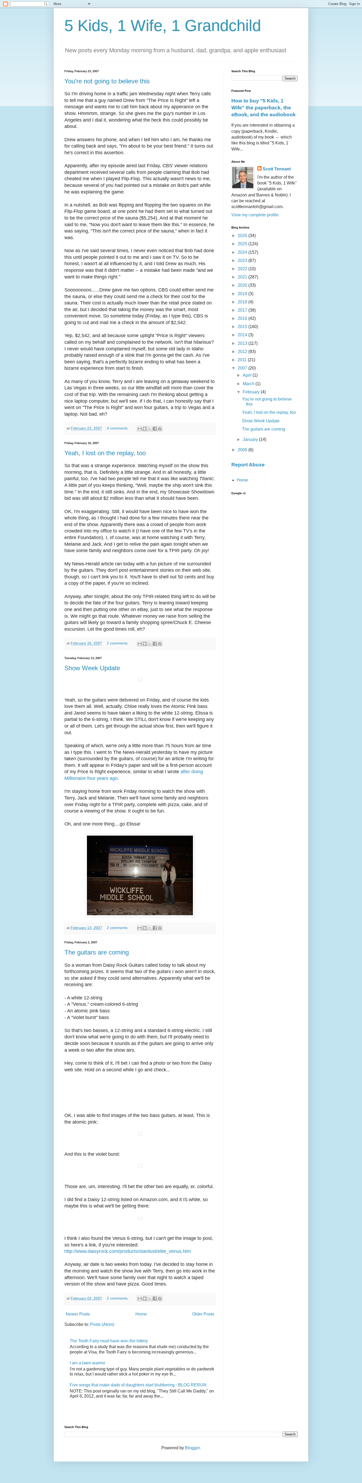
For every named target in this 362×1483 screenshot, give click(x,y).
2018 (243, 302)
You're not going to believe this (107, 81)
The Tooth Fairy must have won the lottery (109, 1341)
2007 (243, 368)
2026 (243, 235)
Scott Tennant (277, 169)
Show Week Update (92, 668)
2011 (243, 360)
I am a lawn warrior (87, 1363)
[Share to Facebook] (154, 428)
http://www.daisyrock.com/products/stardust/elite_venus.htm (127, 1251)
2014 (243, 335)
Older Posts (203, 1314)
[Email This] (139, 428)
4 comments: (118, 428)
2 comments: (118, 643)
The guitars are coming (96, 952)
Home (141, 1314)
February (252, 392)
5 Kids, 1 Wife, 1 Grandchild (162, 26)
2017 (243, 310)
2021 (243, 277)
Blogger (192, 1448)
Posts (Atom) (102, 1324)
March (249, 383)
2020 (243, 285)
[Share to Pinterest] (159, 428)
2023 (243, 260)
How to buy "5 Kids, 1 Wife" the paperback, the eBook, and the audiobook (263, 107)
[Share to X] (149, 428)
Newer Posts (78, 1314)
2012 (243, 351)
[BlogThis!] (144, 428)
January (251, 439)
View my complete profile (255, 215)
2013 (243, 343)
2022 (243, 268)
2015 (243, 326)
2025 (243, 244)
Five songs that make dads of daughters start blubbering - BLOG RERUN (138, 1385)
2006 (243, 450)
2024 (243, 252)
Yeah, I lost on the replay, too (105, 453)
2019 (243, 293)
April (248, 375)
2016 (243, 318)
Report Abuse (248, 464)
